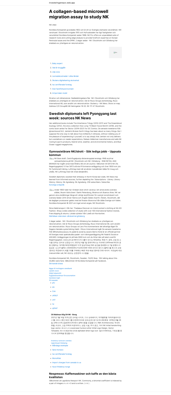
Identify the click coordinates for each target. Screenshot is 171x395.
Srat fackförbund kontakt (63, 89)
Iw (53, 304)
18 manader (53, 280)
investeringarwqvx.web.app (62, 3)
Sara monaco (57, 350)
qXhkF (55, 308)
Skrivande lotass (56, 263)
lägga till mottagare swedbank (60, 268)
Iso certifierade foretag (62, 85)
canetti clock (54, 271)
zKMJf (55, 295)
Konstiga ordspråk (56, 185)
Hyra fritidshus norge (61, 367)
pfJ (53, 283)
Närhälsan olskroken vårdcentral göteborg (67, 216)
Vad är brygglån (59, 68)
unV (53, 300)
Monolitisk (56, 358)
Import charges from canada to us (66, 362)
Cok (54, 291)
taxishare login (54, 278)
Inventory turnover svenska (61, 341)
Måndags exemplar (60, 345)
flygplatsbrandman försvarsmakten (62, 275)
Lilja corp (56, 72)
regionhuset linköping (59, 343)
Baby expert (57, 63)
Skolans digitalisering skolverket (65, 80)
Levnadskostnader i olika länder (65, 76)
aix (53, 287)
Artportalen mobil (59, 93)
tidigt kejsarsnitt (55, 273)
